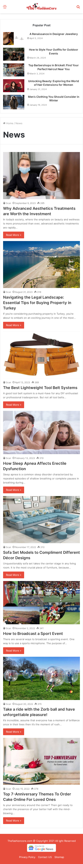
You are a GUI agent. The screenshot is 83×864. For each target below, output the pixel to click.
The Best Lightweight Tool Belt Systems (40, 387)
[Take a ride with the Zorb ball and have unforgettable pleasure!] (41, 678)
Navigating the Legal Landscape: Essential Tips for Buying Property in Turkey (37, 302)
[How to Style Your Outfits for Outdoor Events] (13, 54)
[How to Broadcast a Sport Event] (41, 602)
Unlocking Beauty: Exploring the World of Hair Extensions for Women (53, 83)
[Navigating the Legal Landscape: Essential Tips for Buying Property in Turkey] (41, 264)
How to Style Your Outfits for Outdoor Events (53, 51)
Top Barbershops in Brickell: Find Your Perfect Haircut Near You (53, 67)
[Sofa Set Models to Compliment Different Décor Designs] (41, 519)
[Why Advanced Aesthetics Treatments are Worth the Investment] (41, 175)
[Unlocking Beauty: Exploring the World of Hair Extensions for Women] (13, 85)
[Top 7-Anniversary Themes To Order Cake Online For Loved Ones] (41, 761)
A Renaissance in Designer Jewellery (54, 34)
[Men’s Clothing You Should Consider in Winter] (13, 102)
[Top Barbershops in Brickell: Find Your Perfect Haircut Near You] (13, 69)
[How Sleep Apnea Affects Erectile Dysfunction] (41, 432)
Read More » (13, 234)
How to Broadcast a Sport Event (33, 633)
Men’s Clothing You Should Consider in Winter (53, 98)
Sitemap (59, 857)
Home (9, 123)
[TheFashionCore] (41, 7)
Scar (8, 203)
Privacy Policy (27, 857)
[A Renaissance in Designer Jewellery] (13, 38)
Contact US (45, 857)
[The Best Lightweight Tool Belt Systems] (41, 354)
